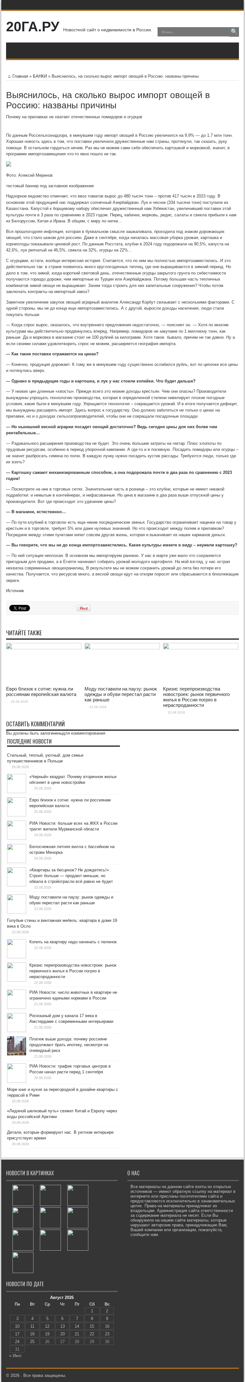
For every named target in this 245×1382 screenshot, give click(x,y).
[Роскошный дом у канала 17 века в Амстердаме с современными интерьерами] (22, 1262)
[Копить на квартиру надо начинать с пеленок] (22, 1240)
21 (77, 1334)
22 (92, 1334)
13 (62, 1326)
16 (107, 1326)
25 (32, 1341)
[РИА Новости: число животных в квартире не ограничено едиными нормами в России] (77, 1240)
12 (47, 1326)
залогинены (51, 733)
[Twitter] (218, 5)
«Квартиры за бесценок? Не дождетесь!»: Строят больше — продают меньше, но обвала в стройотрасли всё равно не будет (71, 876)
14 (77, 1326)
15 (92, 1326)
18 (32, 1334)
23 (107, 1334)
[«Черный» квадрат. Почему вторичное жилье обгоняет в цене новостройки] (22, 1195)
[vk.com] (233, 5)
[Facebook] (210, 5)
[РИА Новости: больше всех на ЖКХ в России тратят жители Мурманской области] (77, 1195)
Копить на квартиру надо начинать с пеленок (73, 941)
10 (17, 1326)
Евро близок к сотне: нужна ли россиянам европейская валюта (41, 691)
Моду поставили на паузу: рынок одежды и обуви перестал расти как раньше (121, 694)
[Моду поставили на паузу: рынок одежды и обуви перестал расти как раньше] (77, 1217)
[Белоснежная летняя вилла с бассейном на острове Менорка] (22, 1217)
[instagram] (226, 5)
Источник (15, 590)
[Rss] (203, 5)
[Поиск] (234, 32)
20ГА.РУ (32, 26)
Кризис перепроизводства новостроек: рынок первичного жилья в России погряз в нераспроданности (196, 697)
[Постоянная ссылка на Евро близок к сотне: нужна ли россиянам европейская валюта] (43, 647)
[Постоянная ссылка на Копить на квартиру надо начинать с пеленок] (16, 956)
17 (17, 1334)
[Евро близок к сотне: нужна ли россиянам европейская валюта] (50, 1195)
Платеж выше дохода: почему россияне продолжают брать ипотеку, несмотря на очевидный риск (68, 1045)
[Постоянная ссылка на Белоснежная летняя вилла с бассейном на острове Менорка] (16, 861)
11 (32, 1326)
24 (17, 1341)
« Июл (15, 1355)
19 (47, 1334)
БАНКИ (40, 76)
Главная (20, 76)
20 (62, 1334)
